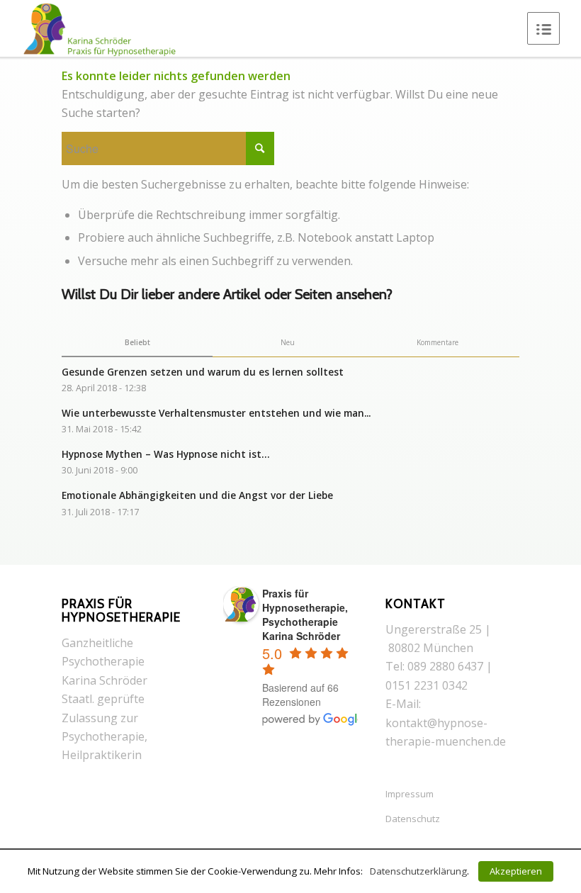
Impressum (409, 793)
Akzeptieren (516, 871)
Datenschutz (412, 818)
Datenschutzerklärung (418, 871)
